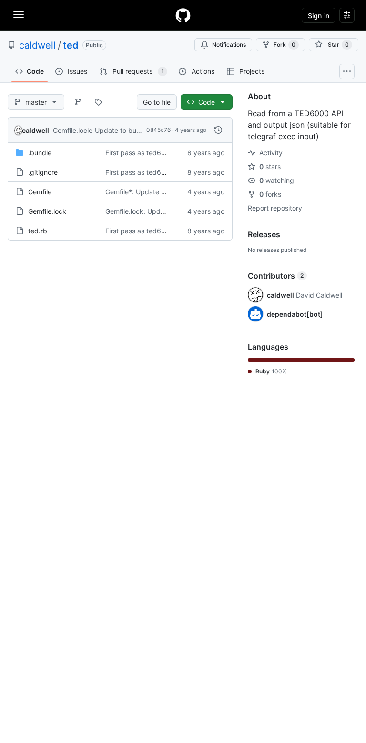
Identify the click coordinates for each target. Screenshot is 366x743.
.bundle (39, 153)
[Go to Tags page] (98, 102)
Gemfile (39, 192)
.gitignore (43, 172)
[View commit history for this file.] (218, 130)
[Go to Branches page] (78, 102)
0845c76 (158, 129)
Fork (284, 44)
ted (71, 45)
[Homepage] (183, 15)
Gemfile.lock (47, 211)
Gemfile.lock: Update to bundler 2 (105, 130)
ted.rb (37, 231)
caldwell (37, 45)
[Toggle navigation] (18, 15)
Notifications (229, 44)
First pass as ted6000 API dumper (159, 153)
